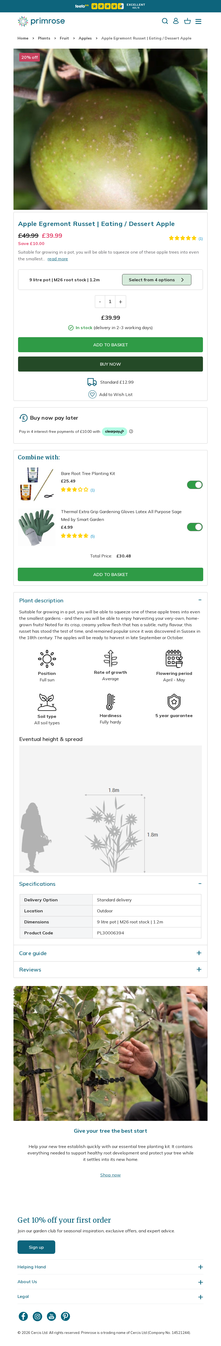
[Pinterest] (66, 1316)
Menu (199, 23)
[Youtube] (52, 1316)
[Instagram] (38, 1316)
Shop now (110, 1175)
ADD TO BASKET (110, 344)
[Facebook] (24, 1316)
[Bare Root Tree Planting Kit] (78, 490)
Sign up (36, 1247)
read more (58, 258)
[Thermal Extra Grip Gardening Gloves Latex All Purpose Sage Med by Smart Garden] (78, 536)
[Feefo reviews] (110, 6)
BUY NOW (110, 364)
